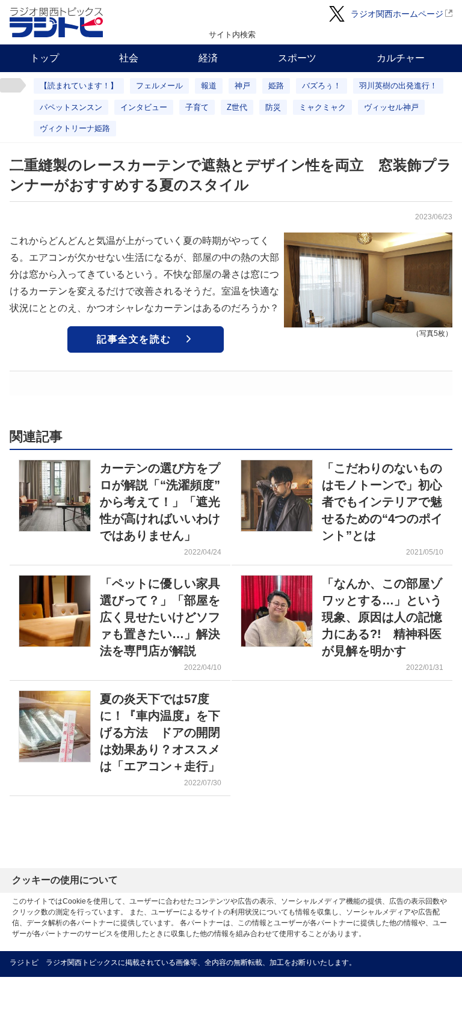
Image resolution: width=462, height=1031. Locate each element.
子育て (197, 107)
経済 (208, 58)
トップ (44, 58)
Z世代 (237, 107)
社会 (128, 58)
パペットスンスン (71, 107)
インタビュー (143, 107)
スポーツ (297, 58)
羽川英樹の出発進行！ (398, 85)
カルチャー (401, 58)
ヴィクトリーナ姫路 (75, 128)
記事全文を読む (134, 339)
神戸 (242, 85)
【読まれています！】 (79, 85)
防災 (273, 107)
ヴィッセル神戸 (391, 107)
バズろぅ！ (321, 85)
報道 (209, 85)
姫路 (276, 85)
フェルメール (159, 85)
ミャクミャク (322, 107)
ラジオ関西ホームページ (397, 14)
